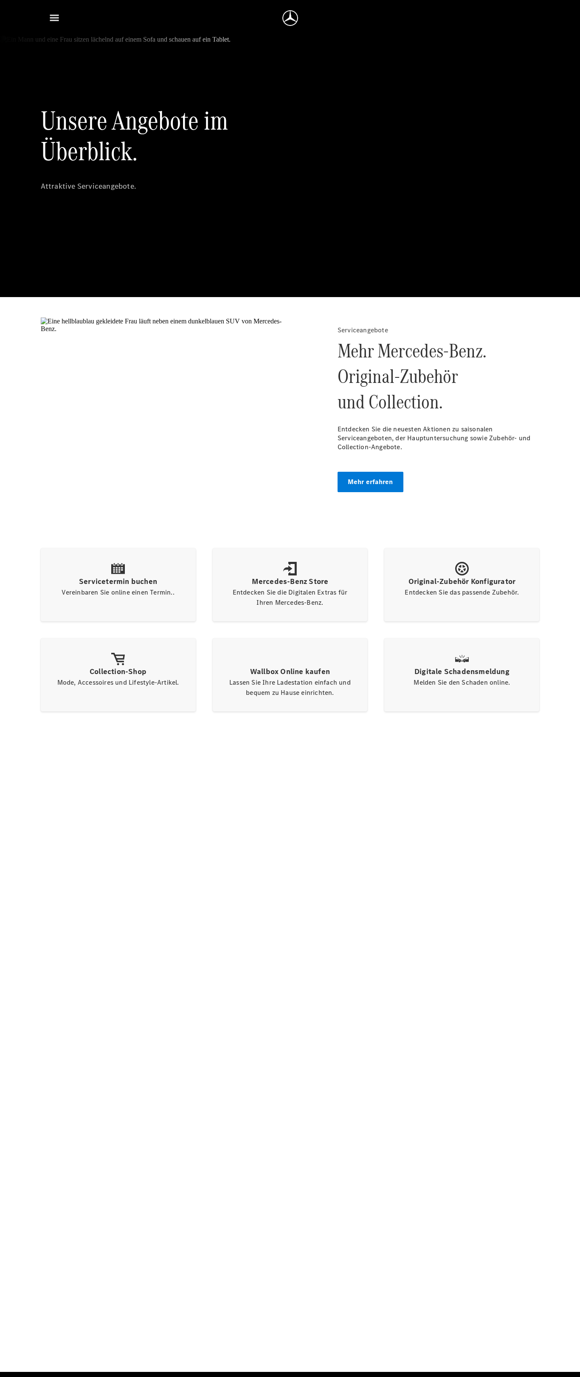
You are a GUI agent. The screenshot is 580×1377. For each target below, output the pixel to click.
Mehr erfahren (370, 481)
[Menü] (54, 18)
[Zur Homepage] (290, 18)
